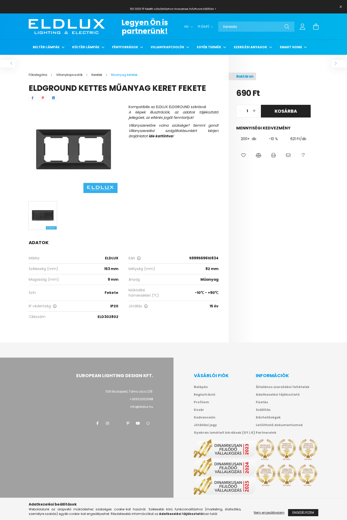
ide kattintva (161, 136)
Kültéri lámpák (86, 47)
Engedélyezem (303, 512)
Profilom (201, 402)
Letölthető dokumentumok (279, 425)
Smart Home (291, 47)
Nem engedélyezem (269, 512)
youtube (138, 423)
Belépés (201, 387)
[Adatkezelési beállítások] (148, 423)
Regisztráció (204, 394)
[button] (244, 155)
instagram (107, 423)
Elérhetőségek (268, 417)
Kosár (199, 410)
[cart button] (316, 27)
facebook (97, 423)
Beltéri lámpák (46, 47)
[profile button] (302, 27)
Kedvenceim (204, 417)
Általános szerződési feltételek (282, 387)
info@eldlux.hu (141, 407)
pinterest (128, 423)
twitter (118, 423)
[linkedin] (53, 97)
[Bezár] (340, 7)
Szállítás (263, 410)
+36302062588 (141, 399)
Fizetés (262, 402)
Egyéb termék (209, 47)
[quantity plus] (254, 111)
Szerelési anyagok (251, 47)
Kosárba (286, 111)
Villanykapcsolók (168, 47)
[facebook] (32, 97)
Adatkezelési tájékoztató (278, 394)
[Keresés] (287, 27)
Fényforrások (125, 47)
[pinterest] (43, 97)
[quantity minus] (240, 111)
